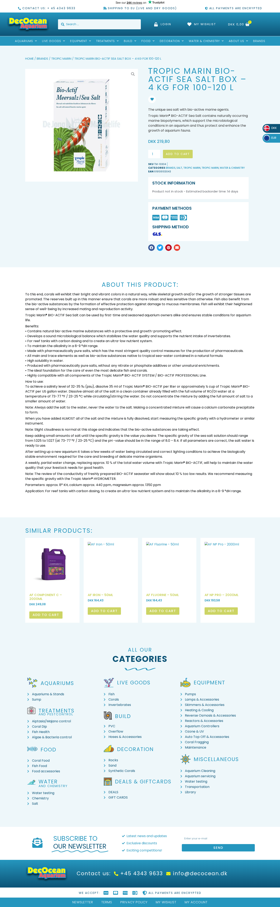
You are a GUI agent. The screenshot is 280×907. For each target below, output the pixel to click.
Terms (106, 902)
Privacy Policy (134, 902)
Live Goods (51, 41)
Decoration (170, 41)
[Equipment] (185, 682)
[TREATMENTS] (31, 710)
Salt (179, 168)
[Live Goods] (109, 682)
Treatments (105, 41)
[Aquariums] (32, 682)
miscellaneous (216, 759)
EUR (271, 138)
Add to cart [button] (46, 614)
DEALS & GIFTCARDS (143, 781)
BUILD (123, 716)
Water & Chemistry (204, 41)
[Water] (31, 782)
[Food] (32, 749)
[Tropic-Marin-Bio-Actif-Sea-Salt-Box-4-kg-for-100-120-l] (81, 125)
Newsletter (82, 902)
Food (146, 41)
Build (128, 41)
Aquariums (24, 41)
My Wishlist (166, 902)
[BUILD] (108, 715)
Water (48, 781)
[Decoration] (109, 748)
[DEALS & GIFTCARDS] (108, 781)
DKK (271, 128)
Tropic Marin (61, 59)
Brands (259, 41)
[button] (151, 247)
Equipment (78, 41)
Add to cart (178, 154)
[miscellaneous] (185, 759)
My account (196, 902)
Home (29, 59)
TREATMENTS (56, 710)
